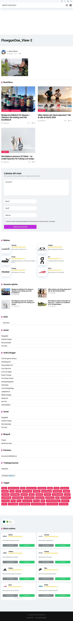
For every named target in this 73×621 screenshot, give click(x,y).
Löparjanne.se (5, 391)
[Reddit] (71, 1)
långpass (66, 491)
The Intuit (4, 346)
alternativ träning (14, 488)
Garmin (14, 245)
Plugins (3, 440)
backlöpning (41, 488)
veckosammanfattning (38, 504)
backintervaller (31, 488)
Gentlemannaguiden (7, 382)
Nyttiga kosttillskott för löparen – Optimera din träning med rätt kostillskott (15, 117)
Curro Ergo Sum (6, 368)
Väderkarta (4, 469)
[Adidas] (5, 571)
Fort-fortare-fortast (7, 378)
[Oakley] (42, 253)
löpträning (39, 494)
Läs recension (10, 545)
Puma (13, 257)
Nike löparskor (65, 497)
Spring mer (4, 398)
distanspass (64, 488)
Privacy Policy (30, 617)
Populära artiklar (15, 110)
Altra (49, 268)
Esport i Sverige (6, 375)
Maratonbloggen (6, 395)
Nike (57, 497)
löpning (31, 494)
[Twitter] (65, 1)
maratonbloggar (17, 497)
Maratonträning (29, 497)
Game (12, 491)
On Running (5, 500)
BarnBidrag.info (6, 362)
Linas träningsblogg (7, 388)
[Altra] (42, 276)
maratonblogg (6, 497)
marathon (47, 494)
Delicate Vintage (6, 339)
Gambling (5, 491)
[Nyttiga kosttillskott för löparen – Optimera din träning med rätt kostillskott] (18, 99)
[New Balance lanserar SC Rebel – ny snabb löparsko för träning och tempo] (18, 140)
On (49, 257)
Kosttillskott (6, 110)
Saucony (36, 500)
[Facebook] (62, 1)
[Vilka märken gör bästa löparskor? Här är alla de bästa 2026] (55, 99)
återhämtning (63, 504)
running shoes (27, 500)
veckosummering (52, 504)
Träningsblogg (13, 504)
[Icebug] (5, 276)
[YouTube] (68, 1)
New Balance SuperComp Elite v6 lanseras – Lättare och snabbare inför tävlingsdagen (59, 302)
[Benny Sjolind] (9, 5)
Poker (13, 500)
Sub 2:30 (4, 401)
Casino (56, 488)
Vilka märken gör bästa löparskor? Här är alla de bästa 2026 (54, 116)
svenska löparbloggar (53, 500)
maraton (67, 494)
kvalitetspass (57, 491)
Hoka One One (27, 491)
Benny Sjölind (13, 51)
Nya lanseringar (6, 342)
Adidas (4, 488)
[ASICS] (5, 538)
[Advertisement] (36, 21)
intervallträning (46, 491)
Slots (42, 500)
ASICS (22, 488)
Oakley (50, 245)
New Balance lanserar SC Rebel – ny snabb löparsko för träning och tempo (17, 157)
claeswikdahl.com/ (7, 365)
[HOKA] (40, 588)
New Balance (50, 497)
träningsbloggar (24, 504)
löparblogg (5, 494)
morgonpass (40, 497)
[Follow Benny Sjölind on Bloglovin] (8, 476)
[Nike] (40, 571)
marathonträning (57, 494)
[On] (42, 264)
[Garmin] (5, 253)
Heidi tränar (4, 385)
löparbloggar (15, 494)
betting (50, 488)
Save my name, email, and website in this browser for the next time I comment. (30, 221)
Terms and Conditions (40, 617)
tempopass (65, 500)
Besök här (26, 545)
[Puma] (5, 264)
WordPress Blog (6, 443)
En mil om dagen (6, 372)
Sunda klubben (5, 405)
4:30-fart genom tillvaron (9, 358)
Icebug (14, 268)
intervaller (37, 491)
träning (4, 504)
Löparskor (41, 110)
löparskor (24, 494)
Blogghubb (4, 336)
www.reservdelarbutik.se (9, 456)
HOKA (46, 585)
